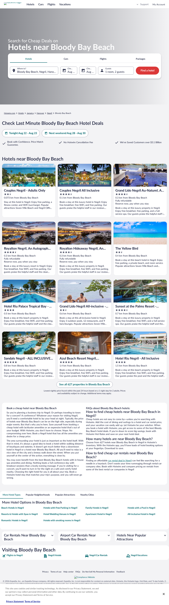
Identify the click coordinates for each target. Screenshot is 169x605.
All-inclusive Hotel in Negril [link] (141, 514)
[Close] (163, 594)
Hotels (30, 4)
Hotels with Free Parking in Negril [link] (60, 508)
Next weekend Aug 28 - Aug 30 (67, 133)
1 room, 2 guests (114, 72)
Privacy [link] (45, 572)
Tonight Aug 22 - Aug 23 (23, 133)
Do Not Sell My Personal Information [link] (98, 572)
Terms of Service (32, 602)
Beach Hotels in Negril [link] (12, 508)
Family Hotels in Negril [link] (96, 508)
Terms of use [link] (56, 572)
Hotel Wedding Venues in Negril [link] (59, 514)
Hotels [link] (21, 113)
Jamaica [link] (30, 113)
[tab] (28, 59)
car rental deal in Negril (120, 461)
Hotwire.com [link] (9, 113)
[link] (22, 556)
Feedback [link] (121, 572)
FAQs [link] (77, 572)
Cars (41, 4)
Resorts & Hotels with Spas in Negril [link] (19, 514)
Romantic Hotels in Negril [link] (14, 520)
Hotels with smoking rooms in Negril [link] (61, 520)
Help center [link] (68, 572)
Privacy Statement (15, 602)
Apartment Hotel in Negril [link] (98, 514)
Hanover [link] (40, 113)
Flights (51, 4)
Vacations (65, 4)
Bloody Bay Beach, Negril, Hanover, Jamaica (37, 72)
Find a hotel (147, 70)
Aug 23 (90, 72)
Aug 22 (72, 72)
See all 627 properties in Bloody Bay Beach (84, 384)
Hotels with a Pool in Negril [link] (141, 508)
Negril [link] (49, 113)
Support (144, 4)
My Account (158, 4)
